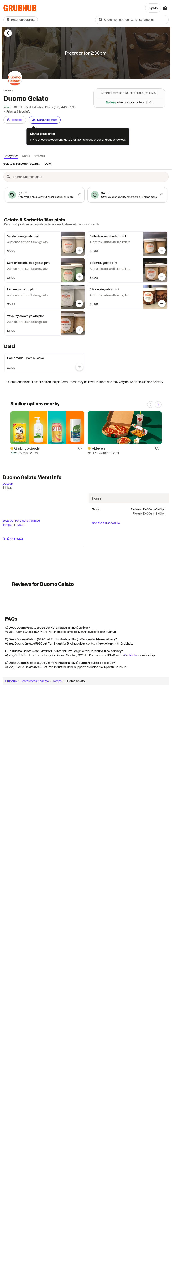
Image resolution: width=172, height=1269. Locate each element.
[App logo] (19, 8)
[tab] (21, 164)
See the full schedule (106, 523)
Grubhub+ (130, 655)
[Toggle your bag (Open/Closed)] (164, 8)
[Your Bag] (164, 8)
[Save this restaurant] (80, 448)
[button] (21, 19)
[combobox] (132, 19)
